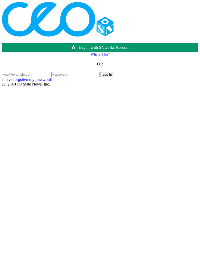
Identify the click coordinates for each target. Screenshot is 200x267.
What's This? (100, 54)
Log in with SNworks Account (104, 47)
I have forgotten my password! (27, 79)
